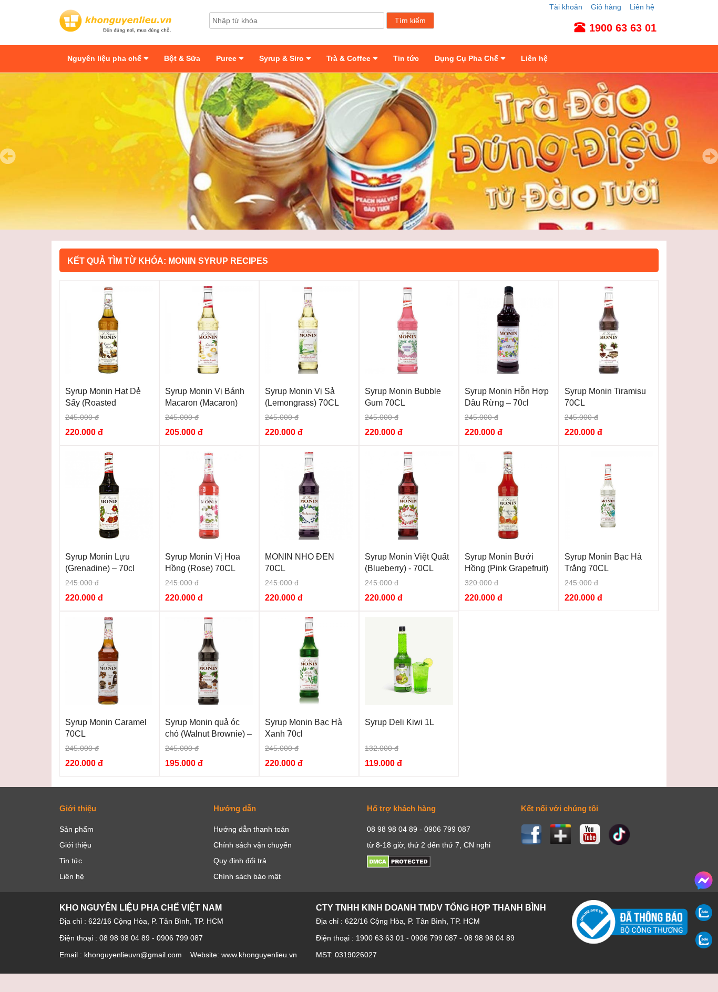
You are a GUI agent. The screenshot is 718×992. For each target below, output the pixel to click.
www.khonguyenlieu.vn (259, 954)
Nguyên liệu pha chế (104, 58)
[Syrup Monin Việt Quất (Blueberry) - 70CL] (409, 537)
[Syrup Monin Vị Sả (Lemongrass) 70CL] (309, 371)
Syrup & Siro (281, 58)
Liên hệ (642, 7)
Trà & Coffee (348, 58)
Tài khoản (565, 7)
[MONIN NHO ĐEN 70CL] (309, 537)
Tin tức (406, 58)
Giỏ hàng (606, 7)
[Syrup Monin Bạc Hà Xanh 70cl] (309, 702)
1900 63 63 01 (380, 938)
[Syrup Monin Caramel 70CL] (109, 702)
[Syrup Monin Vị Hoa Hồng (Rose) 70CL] (209, 537)
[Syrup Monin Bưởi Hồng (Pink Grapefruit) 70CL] (509, 537)
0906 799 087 (434, 938)
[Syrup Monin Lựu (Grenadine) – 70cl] (109, 537)
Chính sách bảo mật (247, 876)
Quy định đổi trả (239, 860)
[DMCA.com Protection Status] (398, 865)
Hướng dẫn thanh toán (251, 829)
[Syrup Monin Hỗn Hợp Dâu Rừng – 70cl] (509, 371)
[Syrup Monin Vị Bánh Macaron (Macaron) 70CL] (209, 371)
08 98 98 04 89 (489, 938)
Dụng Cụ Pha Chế (466, 58)
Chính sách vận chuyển (252, 845)
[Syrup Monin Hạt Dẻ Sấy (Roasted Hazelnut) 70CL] (109, 371)
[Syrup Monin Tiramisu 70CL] (609, 371)
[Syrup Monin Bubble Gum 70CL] (409, 371)
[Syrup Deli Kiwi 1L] (409, 702)
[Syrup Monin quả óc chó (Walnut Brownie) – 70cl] (209, 702)
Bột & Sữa (182, 58)
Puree (226, 58)
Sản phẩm (76, 829)
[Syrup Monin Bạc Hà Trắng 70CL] (609, 537)
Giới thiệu (75, 845)
